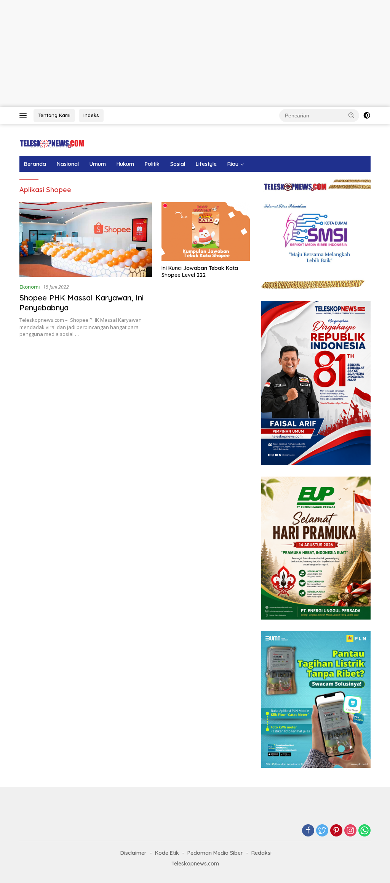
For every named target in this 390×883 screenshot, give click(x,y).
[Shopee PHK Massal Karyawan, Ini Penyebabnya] (85, 239)
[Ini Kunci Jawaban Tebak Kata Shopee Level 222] (205, 231)
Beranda (35, 164)
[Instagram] (350, 831)
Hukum (125, 164)
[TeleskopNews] (51, 143)
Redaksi (261, 852)
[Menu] (24, 115)
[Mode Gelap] (367, 115)
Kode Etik (167, 852)
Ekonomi (29, 286)
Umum (98, 164)
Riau (232, 164)
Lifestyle (206, 164)
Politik (152, 164)
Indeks (91, 115)
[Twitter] (322, 831)
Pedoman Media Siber (215, 852)
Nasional (68, 164)
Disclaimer (133, 852)
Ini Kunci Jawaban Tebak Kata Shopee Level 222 (199, 271)
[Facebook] (308, 831)
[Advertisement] (195, 53)
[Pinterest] (336, 831)
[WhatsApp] (364, 831)
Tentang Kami (54, 115)
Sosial (177, 164)
